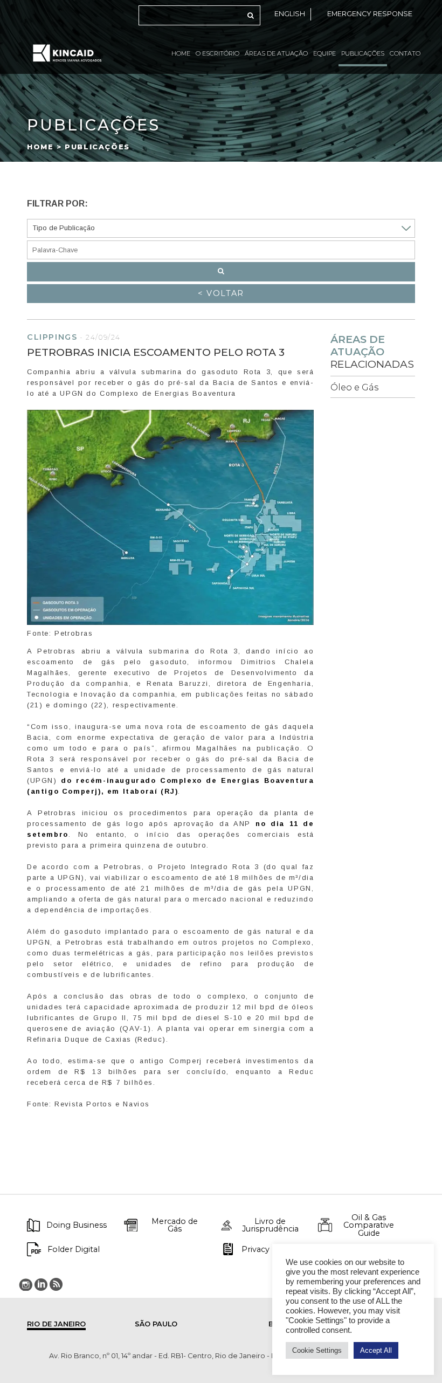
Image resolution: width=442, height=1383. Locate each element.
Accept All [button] (376, 1350)
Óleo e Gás (354, 387)
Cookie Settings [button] (317, 1350)
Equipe (324, 53)
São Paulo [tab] (156, 1324)
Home (180, 53)
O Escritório (217, 53)
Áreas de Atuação (276, 53)
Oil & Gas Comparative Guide (368, 1225)
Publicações (362, 53)
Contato (405, 53)
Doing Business (76, 1225)
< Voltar (221, 293)
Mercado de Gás (174, 1225)
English (289, 14)
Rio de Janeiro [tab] (56, 1324)
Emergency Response (369, 14)
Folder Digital (73, 1249)
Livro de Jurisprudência (270, 1225)
